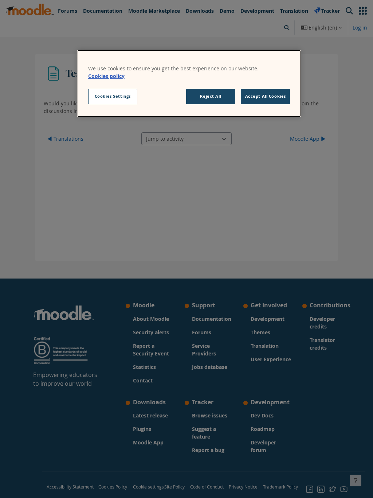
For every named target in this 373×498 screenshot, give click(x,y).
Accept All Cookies (265, 96)
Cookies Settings (113, 96)
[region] (189, 83)
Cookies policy (106, 76)
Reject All (210, 96)
